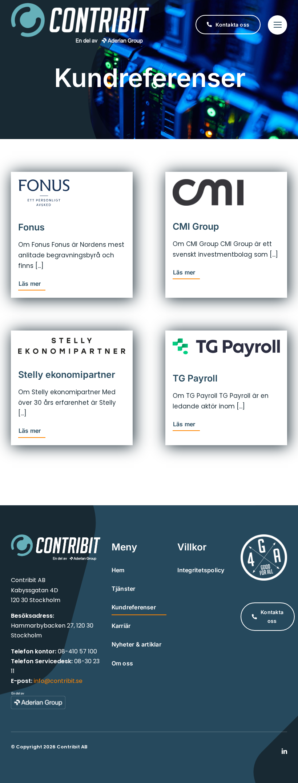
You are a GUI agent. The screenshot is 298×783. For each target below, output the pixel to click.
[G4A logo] (264, 537)
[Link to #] (277, 25)
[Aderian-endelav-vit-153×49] (38, 694)
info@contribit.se (58, 681)
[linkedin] (284, 751)
